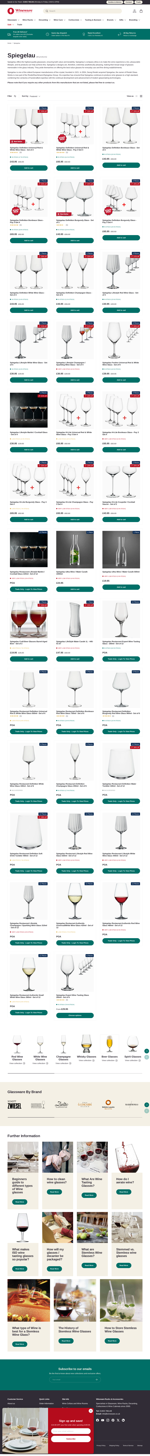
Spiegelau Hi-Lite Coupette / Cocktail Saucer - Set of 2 (118, 503)
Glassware (12, 20)
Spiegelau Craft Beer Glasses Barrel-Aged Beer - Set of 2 (28, 642)
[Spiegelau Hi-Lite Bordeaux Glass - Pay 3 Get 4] (121, 410)
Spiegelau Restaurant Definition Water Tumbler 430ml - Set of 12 (119, 785)
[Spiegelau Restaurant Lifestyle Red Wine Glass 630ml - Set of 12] (75, 831)
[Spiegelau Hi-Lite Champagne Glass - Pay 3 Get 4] (75, 480)
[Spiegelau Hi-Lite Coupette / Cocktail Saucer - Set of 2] (121, 480)
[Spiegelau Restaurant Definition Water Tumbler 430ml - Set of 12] (121, 762)
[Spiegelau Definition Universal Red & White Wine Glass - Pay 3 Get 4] (75, 125)
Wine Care (58, 20)
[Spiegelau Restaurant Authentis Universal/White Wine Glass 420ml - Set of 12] (75, 901)
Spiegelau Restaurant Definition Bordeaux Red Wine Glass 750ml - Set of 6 (75, 712)
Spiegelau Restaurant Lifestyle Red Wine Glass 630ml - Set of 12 (74, 855)
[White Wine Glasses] (40, 1043)
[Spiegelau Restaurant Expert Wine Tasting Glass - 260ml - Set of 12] (121, 619)
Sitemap (139, 1445)
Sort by (25, 96)
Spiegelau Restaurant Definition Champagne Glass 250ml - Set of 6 (71, 785)
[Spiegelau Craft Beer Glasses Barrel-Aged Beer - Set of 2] (29, 619)
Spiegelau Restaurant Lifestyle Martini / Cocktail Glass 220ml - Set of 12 (27, 573)
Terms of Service (128, 1445)
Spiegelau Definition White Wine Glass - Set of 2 (27, 294)
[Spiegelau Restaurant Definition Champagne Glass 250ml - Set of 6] (75, 762)
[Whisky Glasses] (86, 1043)
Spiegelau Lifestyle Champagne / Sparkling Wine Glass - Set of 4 (70, 364)
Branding (133, 20)
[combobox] (82, 11)
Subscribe (70, 1439)
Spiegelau (17, 43)
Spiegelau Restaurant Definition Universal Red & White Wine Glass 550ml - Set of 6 (28, 712)
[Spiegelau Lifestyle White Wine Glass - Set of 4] (29, 340)
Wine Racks (27, 20)
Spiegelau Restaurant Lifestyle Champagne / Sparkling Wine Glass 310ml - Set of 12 (28, 925)
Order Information (46, 1403)
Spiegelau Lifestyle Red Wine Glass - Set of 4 (120, 294)
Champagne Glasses (63, 1058)
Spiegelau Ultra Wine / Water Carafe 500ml (120, 572)
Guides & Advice (114, 2)
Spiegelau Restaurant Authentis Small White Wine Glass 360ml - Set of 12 (27, 996)
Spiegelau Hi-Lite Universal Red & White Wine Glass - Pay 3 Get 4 (74, 433)
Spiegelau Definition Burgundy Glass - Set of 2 (75, 221)
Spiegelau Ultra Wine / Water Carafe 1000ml (72, 573)
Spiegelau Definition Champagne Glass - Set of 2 (74, 294)
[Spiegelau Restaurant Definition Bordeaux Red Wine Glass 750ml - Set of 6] (75, 689)
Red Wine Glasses (17, 1058)
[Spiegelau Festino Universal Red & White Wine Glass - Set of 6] (121, 340)
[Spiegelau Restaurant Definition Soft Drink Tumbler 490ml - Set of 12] (29, 831)
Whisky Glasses (86, 1056)
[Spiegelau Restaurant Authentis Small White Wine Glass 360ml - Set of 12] (29, 973)
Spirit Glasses (132, 1056)
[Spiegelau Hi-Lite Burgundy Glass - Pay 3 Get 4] (29, 480)
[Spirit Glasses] (132, 1043)
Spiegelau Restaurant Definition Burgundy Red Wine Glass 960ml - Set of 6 (121, 712)
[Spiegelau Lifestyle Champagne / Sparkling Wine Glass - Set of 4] (75, 340)
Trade (138, 2)
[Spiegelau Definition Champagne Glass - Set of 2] (75, 271)
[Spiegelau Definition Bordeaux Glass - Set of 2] (121, 125)
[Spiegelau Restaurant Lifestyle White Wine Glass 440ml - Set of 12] (121, 831)
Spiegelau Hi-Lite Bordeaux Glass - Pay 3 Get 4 (120, 433)
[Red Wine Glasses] (17, 1043)
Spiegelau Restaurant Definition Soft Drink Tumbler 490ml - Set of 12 (26, 855)
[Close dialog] (91, 1411)
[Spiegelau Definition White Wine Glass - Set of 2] (29, 271)
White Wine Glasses (40, 1058)
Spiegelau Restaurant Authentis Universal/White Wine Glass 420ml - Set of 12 (74, 925)
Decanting (43, 20)
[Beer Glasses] (109, 1043)
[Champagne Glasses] (63, 1043)
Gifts (121, 20)
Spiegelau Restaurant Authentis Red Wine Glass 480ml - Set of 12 (121, 924)
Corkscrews (74, 20)
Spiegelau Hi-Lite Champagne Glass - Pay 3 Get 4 (74, 503)
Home (9, 43)
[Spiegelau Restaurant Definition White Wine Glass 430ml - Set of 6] (29, 762)
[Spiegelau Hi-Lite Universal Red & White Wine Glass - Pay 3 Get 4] (75, 410)
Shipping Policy (114, 1445)
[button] (141, 11)
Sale (9, 25)
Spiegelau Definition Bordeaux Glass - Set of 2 (121, 149)
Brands (110, 20)
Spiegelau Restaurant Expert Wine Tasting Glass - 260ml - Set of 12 (121, 642)
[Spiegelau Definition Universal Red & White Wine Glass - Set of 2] (29, 125)
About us (11, 1403)
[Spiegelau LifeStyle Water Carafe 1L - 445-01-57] (75, 619)
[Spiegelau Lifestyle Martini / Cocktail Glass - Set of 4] (29, 410)
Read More (19, 1202)
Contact (129, 2)
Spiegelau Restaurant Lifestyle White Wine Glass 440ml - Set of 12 (118, 855)
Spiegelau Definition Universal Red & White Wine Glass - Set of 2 (26, 149)
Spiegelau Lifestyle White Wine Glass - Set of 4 (28, 364)
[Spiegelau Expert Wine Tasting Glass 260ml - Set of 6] (75, 973)
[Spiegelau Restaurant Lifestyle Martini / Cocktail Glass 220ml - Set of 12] (29, 550)
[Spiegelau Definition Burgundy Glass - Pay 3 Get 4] (121, 198)
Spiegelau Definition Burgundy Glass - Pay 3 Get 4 (119, 221)
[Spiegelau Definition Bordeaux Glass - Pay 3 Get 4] (29, 198)
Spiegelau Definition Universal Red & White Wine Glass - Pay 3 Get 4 (72, 149)
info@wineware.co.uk (111, 1414)
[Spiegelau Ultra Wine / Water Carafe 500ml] (121, 550)
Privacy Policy (101, 1445)
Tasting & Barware (93, 20)
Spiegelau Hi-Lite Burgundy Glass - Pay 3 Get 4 (28, 503)
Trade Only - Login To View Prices (28, 589)
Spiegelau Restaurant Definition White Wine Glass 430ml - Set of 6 (27, 785)
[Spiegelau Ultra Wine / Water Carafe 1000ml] (75, 550)
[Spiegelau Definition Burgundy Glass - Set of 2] (75, 198)
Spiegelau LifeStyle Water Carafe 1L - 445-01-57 (74, 642)
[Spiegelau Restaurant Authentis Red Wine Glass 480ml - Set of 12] (121, 901)
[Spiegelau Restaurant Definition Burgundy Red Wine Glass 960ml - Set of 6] (121, 689)
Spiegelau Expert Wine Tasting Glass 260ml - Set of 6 (72, 996)
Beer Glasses (110, 1056)
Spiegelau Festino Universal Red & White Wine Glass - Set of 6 (120, 364)
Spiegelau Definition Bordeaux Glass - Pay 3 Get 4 (27, 221)
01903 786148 (106, 1411)
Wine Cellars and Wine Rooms (75, 1403)
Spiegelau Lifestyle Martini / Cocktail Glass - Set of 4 (28, 433)
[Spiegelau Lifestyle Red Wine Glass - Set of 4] (121, 271)
